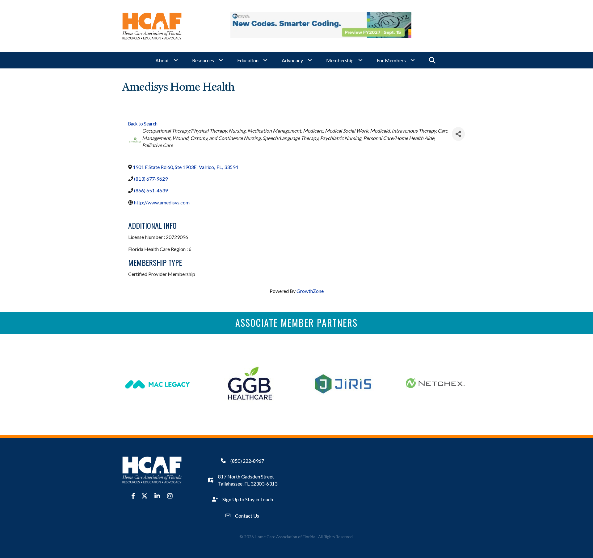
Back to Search (143, 123)
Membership (340, 60)
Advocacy (292, 60)
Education (248, 60)
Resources (203, 60)
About (162, 60)
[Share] (458, 134)
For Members (391, 60)
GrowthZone (310, 291)
